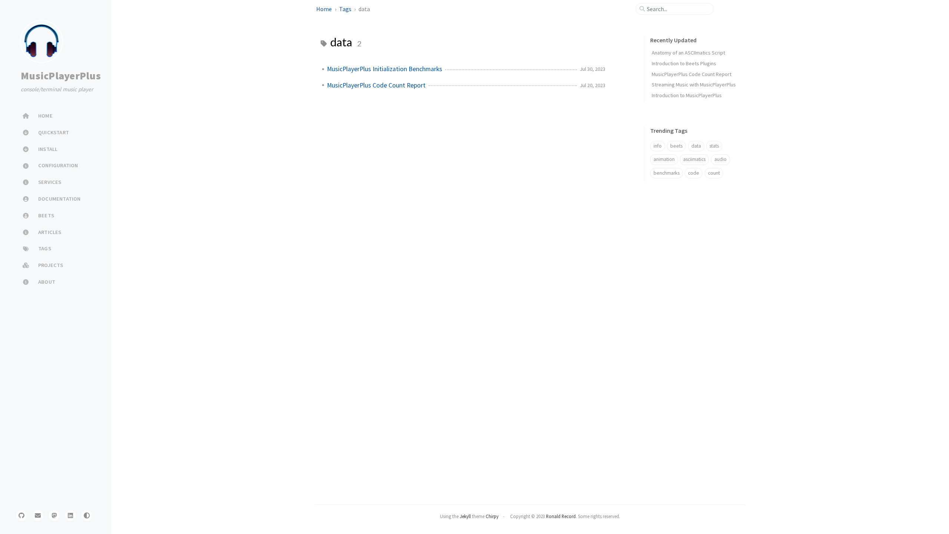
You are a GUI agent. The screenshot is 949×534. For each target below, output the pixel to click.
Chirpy (492, 516)
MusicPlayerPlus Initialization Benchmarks (384, 69)
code (693, 173)
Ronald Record (561, 516)
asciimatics (694, 159)
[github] (21, 515)
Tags (346, 9)
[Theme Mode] (87, 515)
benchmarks (666, 173)
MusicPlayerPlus (61, 75)
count (714, 173)
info (658, 146)
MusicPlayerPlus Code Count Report (376, 85)
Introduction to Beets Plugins (684, 63)
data (696, 146)
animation (664, 159)
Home (324, 9)
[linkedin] (70, 515)
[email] (38, 515)
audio (720, 159)
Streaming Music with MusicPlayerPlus (694, 84)
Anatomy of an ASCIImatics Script (688, 52)
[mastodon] (54, 515)
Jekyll (465, 516)
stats (714, 146)
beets (676, 146)
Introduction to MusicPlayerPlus (687, 95)
